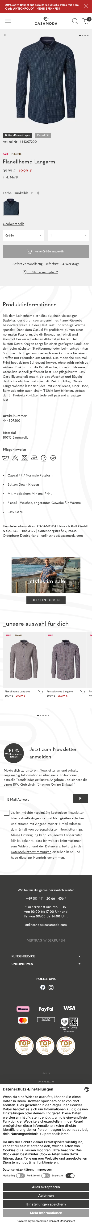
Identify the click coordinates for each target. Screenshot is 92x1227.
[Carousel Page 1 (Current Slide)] (80, 35)
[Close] (86, 6)
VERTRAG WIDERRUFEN (46, 940)
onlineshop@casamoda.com (62, 536)
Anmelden (80, 798)
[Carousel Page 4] (87, 35)
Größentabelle (13, 224)
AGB (45, 1073)
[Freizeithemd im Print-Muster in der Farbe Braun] (24, 660)
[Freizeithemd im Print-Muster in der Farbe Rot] (66, 660)
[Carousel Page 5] (48, 715)
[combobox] (23, 235)
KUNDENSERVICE (23, 956)
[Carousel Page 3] (85, 35)
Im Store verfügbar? (42, 272)
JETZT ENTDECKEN (46, 600)
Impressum (46, 1082)
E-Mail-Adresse (18, 800)
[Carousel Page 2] (82, 35)
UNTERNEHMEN (22, 964)
